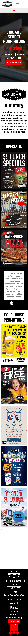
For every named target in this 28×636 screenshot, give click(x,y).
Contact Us (14, 612)
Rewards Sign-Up (14, 615)
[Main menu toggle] (17, 4)
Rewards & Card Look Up (14, 618)
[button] (14, 10)
